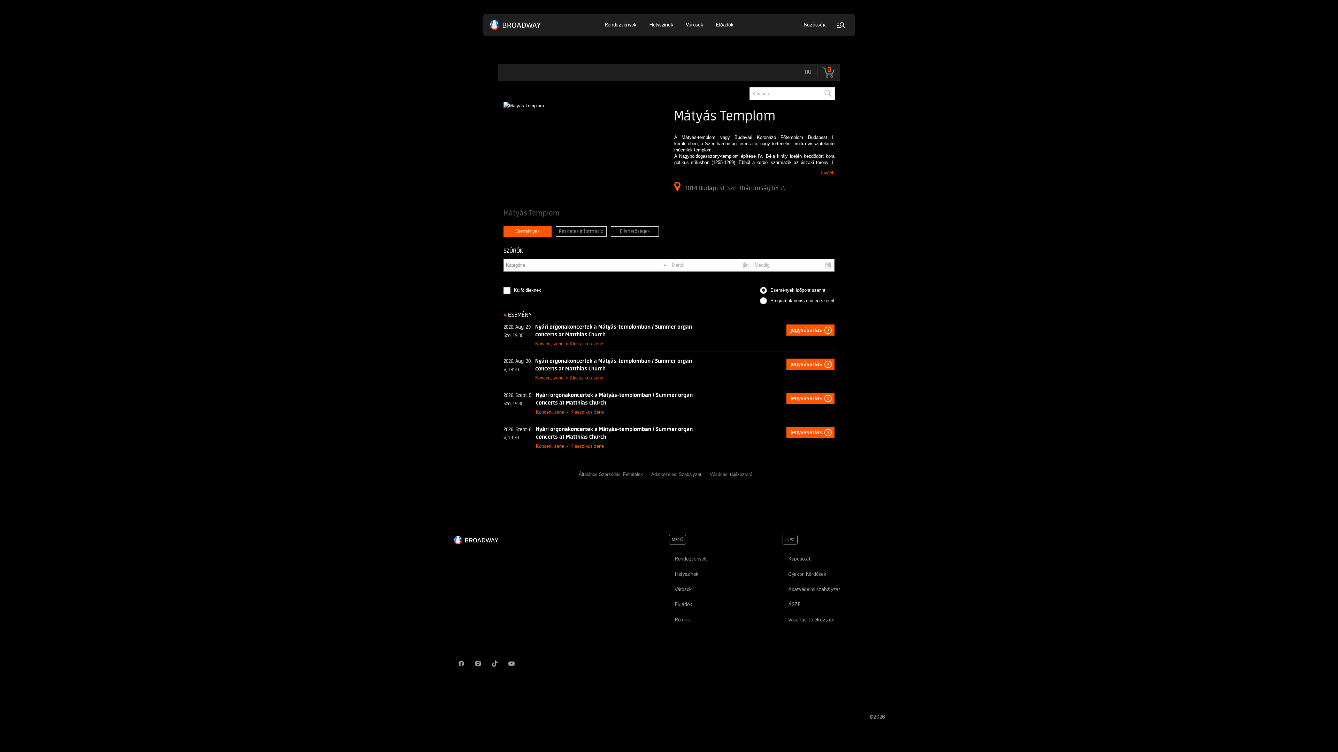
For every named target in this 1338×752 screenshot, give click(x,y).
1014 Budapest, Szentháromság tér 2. (735, 188)
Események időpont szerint (797, 290)
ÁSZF (794, 604)
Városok (694, 25)
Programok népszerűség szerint (802, 300)
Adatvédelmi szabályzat (814, 589)
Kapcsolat (799, 559)
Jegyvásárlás (806, 330)
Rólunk (682, 619)
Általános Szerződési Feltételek (611, 474)
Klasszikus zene (586, 343)
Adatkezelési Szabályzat (676, 474)
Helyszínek (661, 25)
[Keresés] (827, 93)
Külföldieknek (527, 290)
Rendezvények (691, 559)
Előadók (724, 25)
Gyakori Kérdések (807, 574)
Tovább (827, 172)
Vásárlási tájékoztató (731, 474)
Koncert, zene (549, 343)
